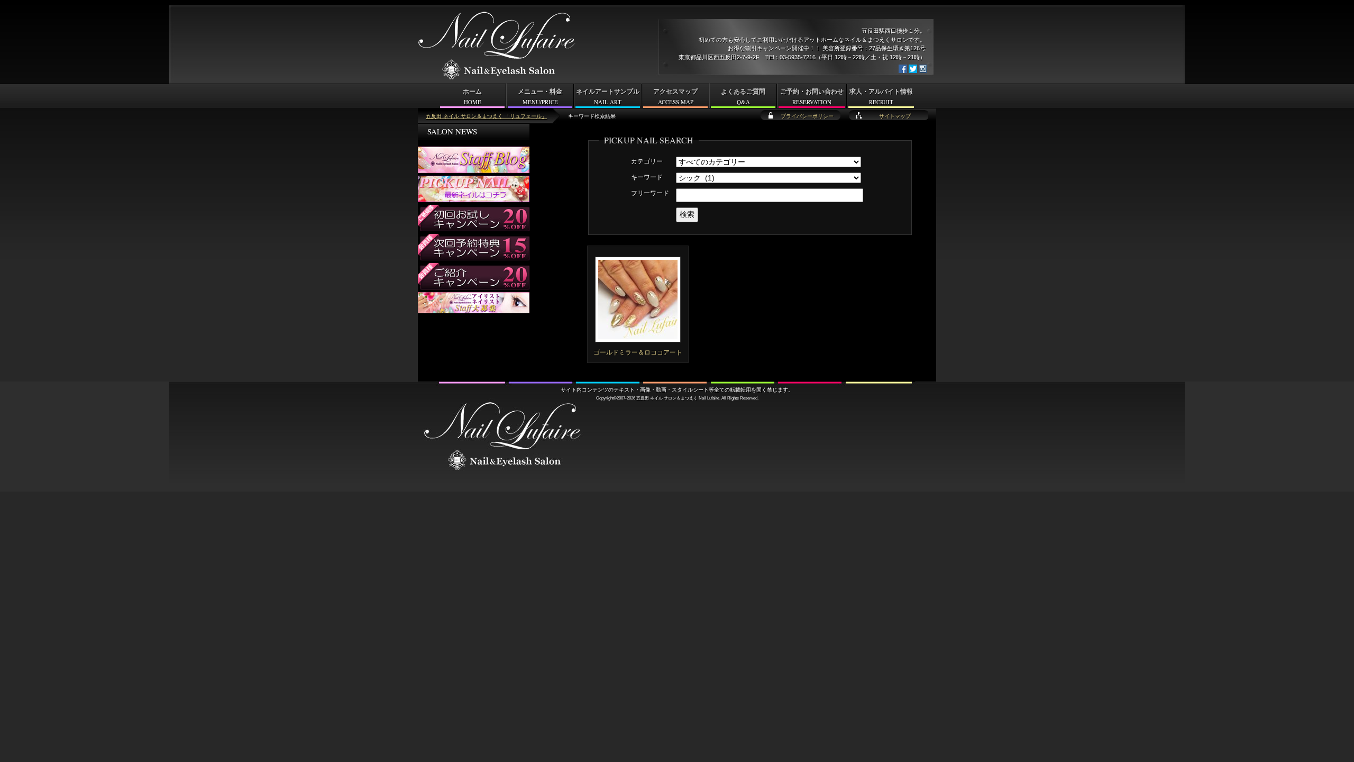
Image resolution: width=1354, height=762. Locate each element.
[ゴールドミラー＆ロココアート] (638, 337)
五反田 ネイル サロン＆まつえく (667, 398)
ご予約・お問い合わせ (812, 97)
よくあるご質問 (743, 97)
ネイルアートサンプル (607, 97)
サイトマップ (895, 116)
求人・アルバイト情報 (881, 97)
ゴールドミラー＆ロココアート (637, 352)
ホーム (472, 97)
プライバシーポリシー (807, 116)
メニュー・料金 (540, 97)
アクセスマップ (675, 97)
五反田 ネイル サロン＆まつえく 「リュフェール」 (486, 116)
